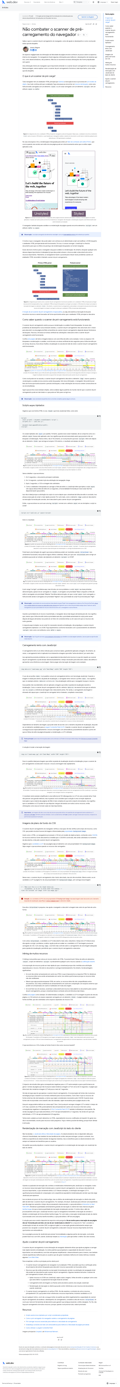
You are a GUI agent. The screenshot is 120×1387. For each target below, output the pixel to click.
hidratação (63, 1237)
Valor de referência (49, 2)
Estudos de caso (82, 1371)
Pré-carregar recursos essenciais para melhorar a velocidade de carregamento (51, 1321)
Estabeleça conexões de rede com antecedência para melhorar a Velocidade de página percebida (57, 1325)
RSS (100, 1375)
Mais (60, 2)
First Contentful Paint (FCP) (60, 1109)
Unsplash (39, 1331)
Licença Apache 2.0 (53, 1349)
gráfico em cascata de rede (38, 370)
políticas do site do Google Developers (86, 1349)
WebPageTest (50, 370)
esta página (31, 339)
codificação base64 (88, 962)
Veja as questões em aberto (65, 1368)
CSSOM (94, 835)
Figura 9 (64, 1182)
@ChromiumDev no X (105, 1365)
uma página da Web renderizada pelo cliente (68, 1175)
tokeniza (61, 82)
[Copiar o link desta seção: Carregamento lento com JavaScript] (58, 645)
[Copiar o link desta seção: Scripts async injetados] (45, 405)
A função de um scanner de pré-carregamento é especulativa (42, 312)
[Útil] (93, 24)
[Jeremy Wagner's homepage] (36, 50)
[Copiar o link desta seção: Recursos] (33, 1310)
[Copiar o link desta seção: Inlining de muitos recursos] (49, 954)
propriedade (75, 831)
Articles (5, 8)
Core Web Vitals (33, 1257)
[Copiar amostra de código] (100, 416)
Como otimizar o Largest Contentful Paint (39, 1328)
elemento (29, 814)
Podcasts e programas (84, 1374)
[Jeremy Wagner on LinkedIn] (33, 50)
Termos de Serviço (7, 1383)
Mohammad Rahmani (51, 1331)
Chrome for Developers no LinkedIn (106, 1371)
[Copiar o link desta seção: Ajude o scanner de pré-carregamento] (60, 1242)
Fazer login (114, 2)
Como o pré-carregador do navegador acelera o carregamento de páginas (50, 1318)
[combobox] (81, 2)
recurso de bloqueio (81, 84)
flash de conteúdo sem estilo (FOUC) (79, 142)
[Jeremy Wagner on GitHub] (31, 50)
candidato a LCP (38, 844)
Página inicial (26, 24)
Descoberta (37, 2)
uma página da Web (61, 370)
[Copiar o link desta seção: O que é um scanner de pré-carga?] (57, 76)
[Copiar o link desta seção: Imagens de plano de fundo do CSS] (57, 823)
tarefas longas (27, 1209)
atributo (69, 234)
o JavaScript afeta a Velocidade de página (46, 1134)
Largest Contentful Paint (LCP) (55, 727)
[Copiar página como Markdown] (84, 34)
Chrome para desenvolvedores (86, 1365)
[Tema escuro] (98, 416)
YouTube (101, 1368)
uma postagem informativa (52, 636)
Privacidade (17, 1383)
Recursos (26, 2)
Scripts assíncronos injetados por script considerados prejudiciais (47, 1315)
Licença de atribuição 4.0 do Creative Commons (83, 1347)
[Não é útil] (96, 24)
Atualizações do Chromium (85, 1368)
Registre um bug (62, 1365)
